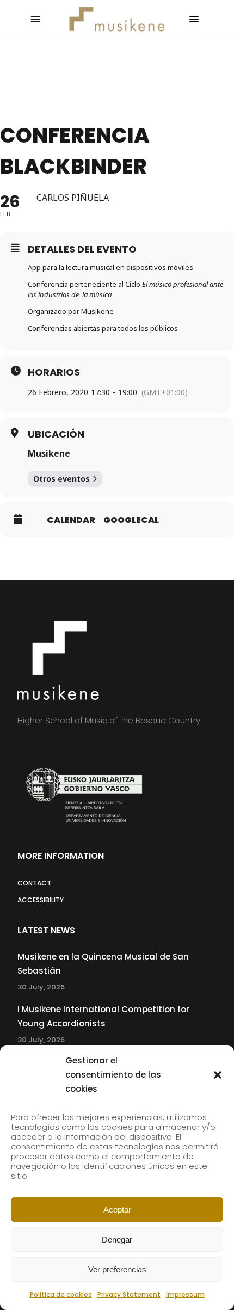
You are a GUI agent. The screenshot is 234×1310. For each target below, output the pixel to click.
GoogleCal (131, 520)
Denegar (117, 1239)
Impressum (185, 1294)
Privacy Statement (129, 1294)
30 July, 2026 (41, 987)
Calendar (71, 520)
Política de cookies (61, 1294)
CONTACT (34, 883)
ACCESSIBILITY (40, 900)
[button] (217, 1074)
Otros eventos (61, 478)
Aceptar (117, 1209)
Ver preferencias (117, 1269)
